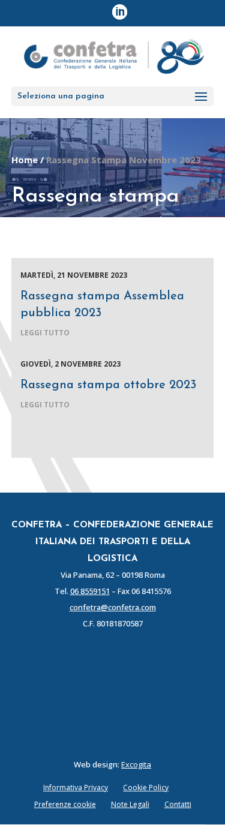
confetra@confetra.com (113, 607)
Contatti (177, 804)
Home (24, 160)
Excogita (136, 764)
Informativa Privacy (75, 787)
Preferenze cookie (65, 804)
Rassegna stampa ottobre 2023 (108, 385)
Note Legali (130, 804)
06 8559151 (90, 591)
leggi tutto (45, 333)
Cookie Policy (146, 787)
